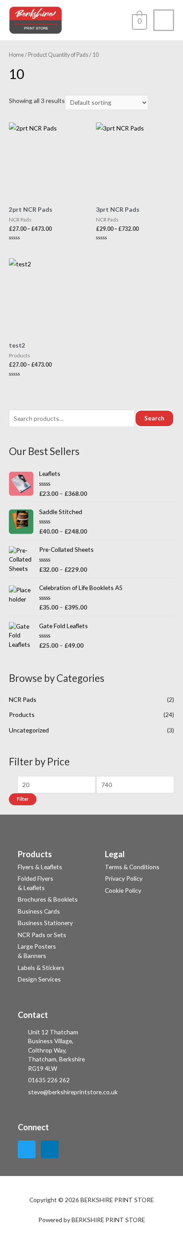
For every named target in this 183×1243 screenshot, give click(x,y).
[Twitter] (27, 1149)
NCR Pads (22, 699)
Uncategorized (29, 730)
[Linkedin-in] (50, 1149)
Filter (22, 799)
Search (154, 418)
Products (22, 714)
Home (16, 54)
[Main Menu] (163, 20)
